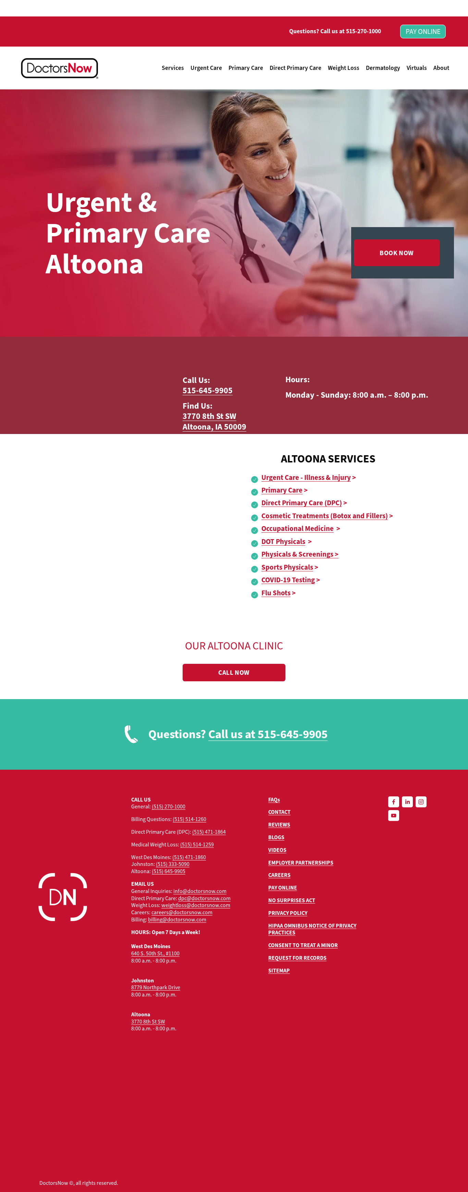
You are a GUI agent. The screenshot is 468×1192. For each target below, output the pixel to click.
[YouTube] (393, 815)
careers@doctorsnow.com (181, 912)
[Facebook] (393, 801)
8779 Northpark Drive (155, 987)
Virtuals (417, 68)
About (441, 68)
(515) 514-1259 (197, 844)
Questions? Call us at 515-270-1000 (335, 31)
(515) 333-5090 (172, 864)
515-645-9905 (208, 390)
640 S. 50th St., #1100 (155, 953)
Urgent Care (206, 68)
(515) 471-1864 (209, 832)
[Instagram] (421, 801)
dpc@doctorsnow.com (204, 898)
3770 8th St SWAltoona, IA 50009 (214, 421)
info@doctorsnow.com (199, 891)
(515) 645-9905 (168, 871)
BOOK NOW (397, 253)
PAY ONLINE (423, 31)
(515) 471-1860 (189, 857)
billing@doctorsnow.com (177, 919)
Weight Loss (343, 68)
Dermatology (383, 68)
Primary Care (246, 68)
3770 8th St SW (148, 1021)
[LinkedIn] (407, 801)
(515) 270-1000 (168, 806)
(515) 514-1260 (189, 819)
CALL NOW (233, 672)
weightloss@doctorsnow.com (195, 905)
